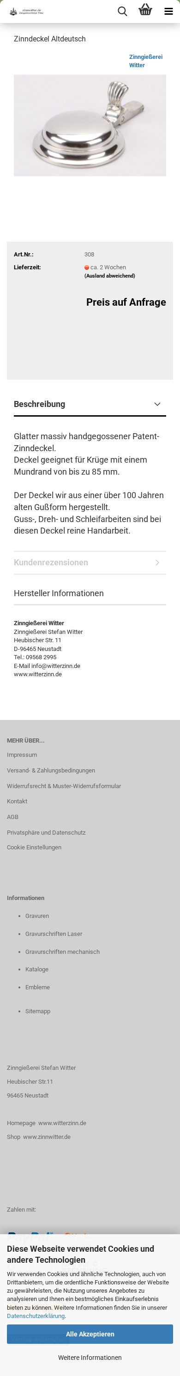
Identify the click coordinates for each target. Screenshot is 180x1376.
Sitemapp (37, 1011)
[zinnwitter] (23, 11)
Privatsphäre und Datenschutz (46, 832)
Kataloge (36, 969)
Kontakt (17, 801)
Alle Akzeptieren (90, 1334)
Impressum (22, 754)
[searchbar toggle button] (122, 11)
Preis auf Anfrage (126, 302)
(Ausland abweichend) (109, 276)
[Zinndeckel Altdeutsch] (90, 121)
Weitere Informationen (90, 1357)
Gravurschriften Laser (53, 933)
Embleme (37, 987)
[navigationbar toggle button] (168, 11)
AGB (12, 816)
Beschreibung (39, 404)
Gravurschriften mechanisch (62, 951)
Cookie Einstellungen (34, 847)
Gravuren (37, 915)
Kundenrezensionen (51, 562)
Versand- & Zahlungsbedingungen (51, 770)
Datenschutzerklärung (36, 1315)
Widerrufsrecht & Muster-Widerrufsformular (64, 786)
